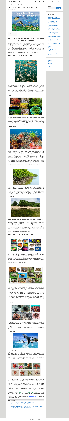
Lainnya (59, 1)
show (14, 33)
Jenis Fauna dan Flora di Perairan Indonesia (20, 408)
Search (49, 6)
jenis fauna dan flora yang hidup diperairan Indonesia (30, 392)
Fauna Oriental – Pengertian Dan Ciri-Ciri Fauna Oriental (22, 402)
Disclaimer (50, 63)
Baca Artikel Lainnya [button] (12, 400)
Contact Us (50, 61)
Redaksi (49, 66)
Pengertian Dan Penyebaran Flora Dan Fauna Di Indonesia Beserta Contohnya (27, 406)
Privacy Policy (51, 64)
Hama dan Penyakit (52, 1)
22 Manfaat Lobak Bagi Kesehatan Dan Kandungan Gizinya (53, 23)
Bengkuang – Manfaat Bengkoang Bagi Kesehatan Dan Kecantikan (54, 18)
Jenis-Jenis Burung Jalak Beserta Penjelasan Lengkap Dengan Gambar (54, 41)
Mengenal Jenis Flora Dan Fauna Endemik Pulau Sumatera (23, 403)
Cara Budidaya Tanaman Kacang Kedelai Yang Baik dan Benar (54, 29)
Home (32, 1)
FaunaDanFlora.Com (14, 1)
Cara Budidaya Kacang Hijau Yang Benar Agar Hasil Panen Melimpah (54, 53)
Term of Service (51, 67)
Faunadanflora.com (32, 396)
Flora (36, 1)
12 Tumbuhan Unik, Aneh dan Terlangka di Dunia (21, 407)
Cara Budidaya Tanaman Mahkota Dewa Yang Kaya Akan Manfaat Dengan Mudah (54, 34)
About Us (50, 60)
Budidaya (45, 1)
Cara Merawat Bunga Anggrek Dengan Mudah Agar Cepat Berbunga (54, 45)
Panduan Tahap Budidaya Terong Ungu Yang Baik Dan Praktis (53, 49)
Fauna (40, 1)
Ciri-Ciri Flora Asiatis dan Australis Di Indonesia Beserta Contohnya (24, 405)
